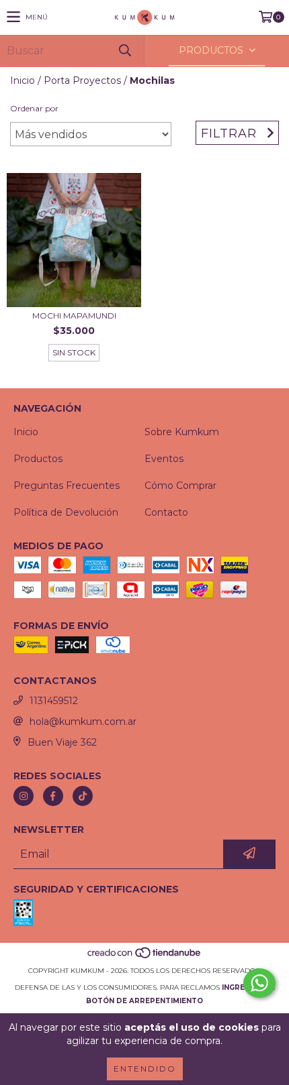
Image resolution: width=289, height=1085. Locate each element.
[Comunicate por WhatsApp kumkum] (259, 983)
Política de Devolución (65, 512)
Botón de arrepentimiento (144, 1000)
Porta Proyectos (82, 80)
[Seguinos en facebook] (53, 796)
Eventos (163, 459)
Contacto (166, 512)
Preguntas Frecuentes (66, 485)
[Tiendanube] (145, 957)
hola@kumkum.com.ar (83, 722)
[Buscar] (124, 51)
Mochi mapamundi (74, 315)
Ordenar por (34, 108)
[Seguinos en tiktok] (83, 796)
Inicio (22, 80)
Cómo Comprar (180, 485)
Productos (38, 459)
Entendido (145, 1069)
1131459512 (54, 701)
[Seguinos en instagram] (23, 796)
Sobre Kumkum (181, 432)
